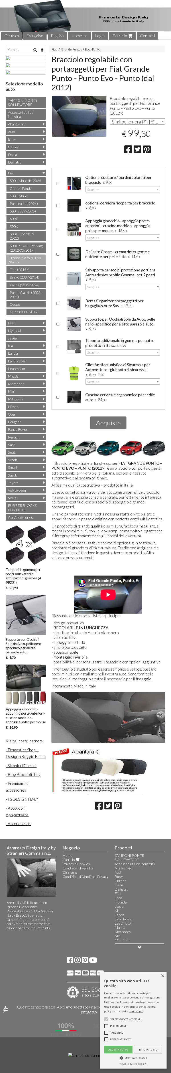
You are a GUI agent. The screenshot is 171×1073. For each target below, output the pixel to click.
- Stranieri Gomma (21, 765)
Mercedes (16, 384)
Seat (11, 452)
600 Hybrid (18, 196)
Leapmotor (16, 368)
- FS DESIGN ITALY (22, 799)
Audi (11, 131)
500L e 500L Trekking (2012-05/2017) (26, 248)
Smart (12, 467)
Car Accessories (20, 517)
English (57, 35)
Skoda (13, 460)
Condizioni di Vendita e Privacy (85, 876)
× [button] (162, 976)
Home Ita (79, 35)
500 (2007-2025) (23, 211)
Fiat (54, 49)
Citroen (14, 147)
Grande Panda (21, 188)
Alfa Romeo (17, 124)
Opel (12, 414)
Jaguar (13, 338)
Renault (14, 437)
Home (67, 855)
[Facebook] (70, 961)
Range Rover (17, 429)
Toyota (13, 483)
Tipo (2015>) (19, 269)
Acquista (108, 423)
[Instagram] (77, 961)
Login (100, 35)
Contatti (147, 35)
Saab (12, 445)
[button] (125, 1019)
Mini (11, 391)
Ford (11, 323)
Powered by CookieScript (133, 1064)
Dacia (12, 154)
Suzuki (13, 475)
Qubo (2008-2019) (24, 312)
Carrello (120, 35)
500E (14, 218)
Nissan (13, 406)
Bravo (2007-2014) (24, 277)
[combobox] (137, 121)
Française (35, 35)
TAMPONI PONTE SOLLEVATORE (22, 102)
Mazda (13, 376)
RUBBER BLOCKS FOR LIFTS (22, 507)
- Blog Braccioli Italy (23, 774)
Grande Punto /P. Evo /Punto (80, 49)
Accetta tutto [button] (118, 1049)
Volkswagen (17, 490)
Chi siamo (70, 872)
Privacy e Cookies (76, 864)
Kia (10, 346)
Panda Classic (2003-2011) (25, 294)
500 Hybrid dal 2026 (25, 180)
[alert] (133, 1020)
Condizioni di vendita (78, 868)
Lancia (13, 353)
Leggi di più (136, 1011)
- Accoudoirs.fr (18, 823)
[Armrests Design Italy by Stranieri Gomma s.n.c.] (85, 20)
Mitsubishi (15, 399)
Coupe (15, 304)
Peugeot (14, 422)
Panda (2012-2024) (24, 285)
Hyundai (14, 330)
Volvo (12, 498)
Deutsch (11, 35)
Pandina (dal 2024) (24, 203)
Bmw (12, 139)
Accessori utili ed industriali (20, 114)
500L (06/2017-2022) (22, 236)
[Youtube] (93, 961)
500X (14, 226)
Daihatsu (15, 162)
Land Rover (17, 361)
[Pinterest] (85, 961)
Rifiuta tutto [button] (148, 1049)
